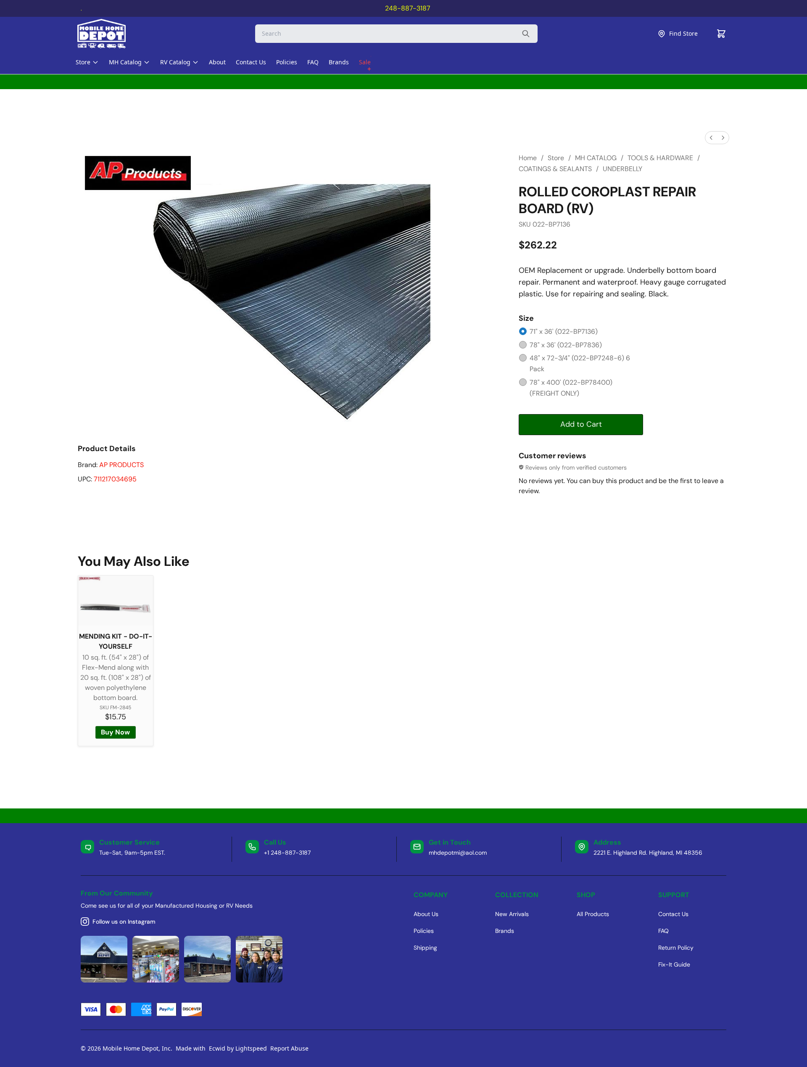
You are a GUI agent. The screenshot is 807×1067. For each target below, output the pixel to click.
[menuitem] (711, 138)
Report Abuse (289, 1048)
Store (556, 157)
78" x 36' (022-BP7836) (566, 345)
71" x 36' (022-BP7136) (564, 331)
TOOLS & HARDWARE (660, 157)
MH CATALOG (596, 157)
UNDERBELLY (622, 168)
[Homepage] (108, 33)
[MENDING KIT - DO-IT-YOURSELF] (115, 601)
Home (528, 157)
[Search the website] (526, 33)
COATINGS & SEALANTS (555, 168)
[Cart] (721, 33)
